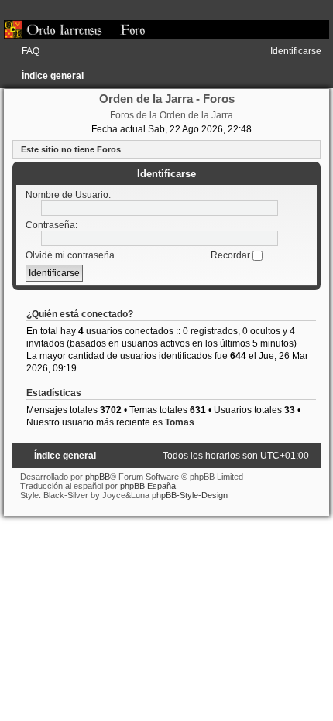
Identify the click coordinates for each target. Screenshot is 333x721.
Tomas (179, 422)
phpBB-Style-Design (190, 495)
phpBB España (148, 485)
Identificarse (166, 173)
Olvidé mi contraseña (70, 255)
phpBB (97, 476)
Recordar (231, 255)
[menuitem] (23, 51)
